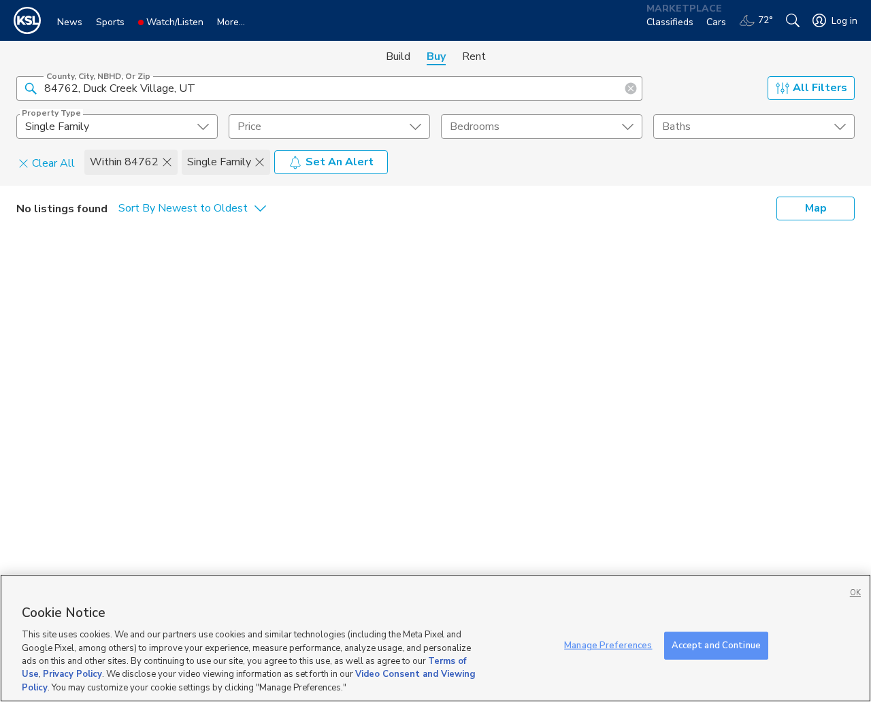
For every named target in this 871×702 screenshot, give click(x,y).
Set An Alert (340, 161)
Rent (474, 56)
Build (398, 56)
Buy (436, 56)
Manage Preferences (608, 645)
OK (855, 593)
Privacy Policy (72, 675)
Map (816, 208)
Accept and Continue (716, 645)
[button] (30, 88)
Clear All (53, 162)
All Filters (820, 87)
